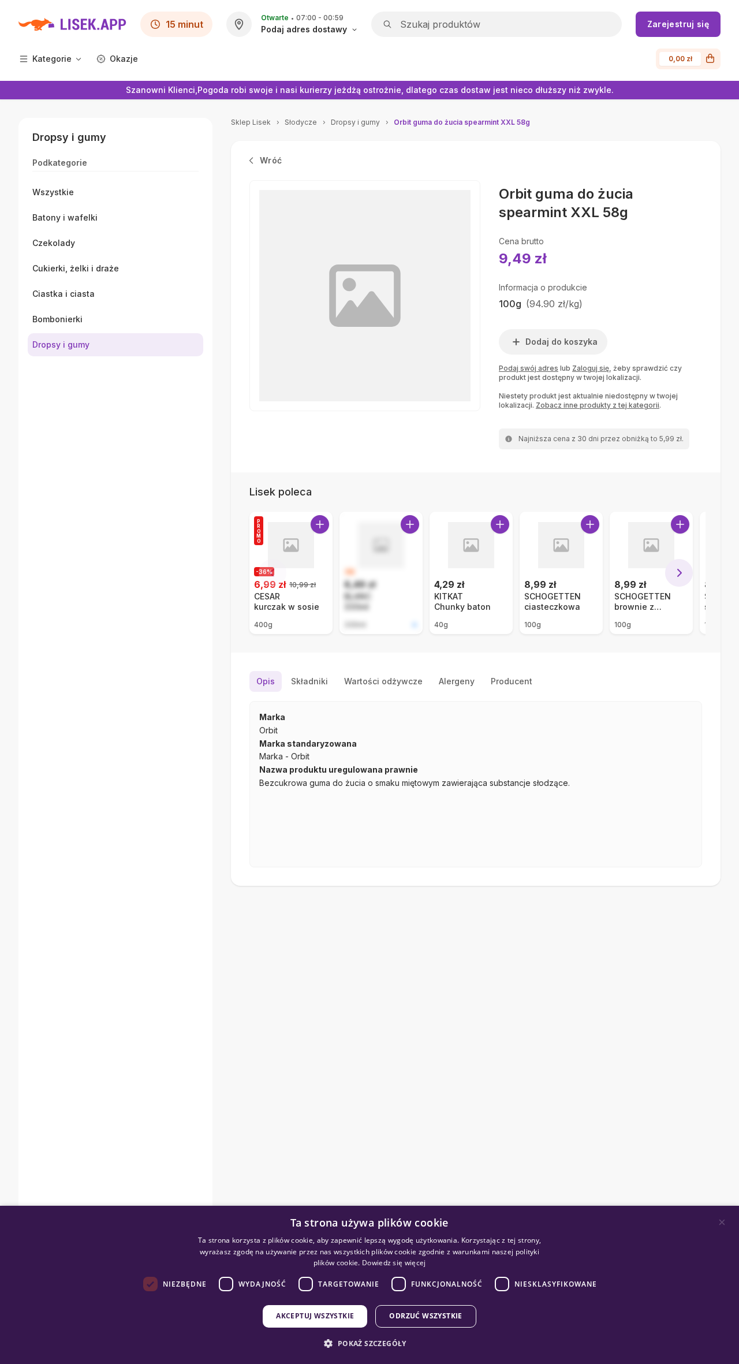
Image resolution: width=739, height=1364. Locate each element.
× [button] (722, 1222)
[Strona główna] (72, 24)
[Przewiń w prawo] (679, 573)
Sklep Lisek (251, 122)
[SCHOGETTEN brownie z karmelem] (651, 573)
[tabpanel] (475, 784)
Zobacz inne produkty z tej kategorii (597, 405)
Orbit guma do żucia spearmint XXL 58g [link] (462, 122)
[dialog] (369, 1285)
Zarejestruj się (678, 24)
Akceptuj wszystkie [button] (315, 1316)
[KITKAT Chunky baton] (471, 573)
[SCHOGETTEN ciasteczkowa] (561, 573)
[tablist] (475, 681)
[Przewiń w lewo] (272, 573)
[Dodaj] (320, 524)
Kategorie (52, 59)
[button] (369, 1343)
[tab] (265, 681)
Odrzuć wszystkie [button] (425, 1316)
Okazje (124, 59)
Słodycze (301, 122)
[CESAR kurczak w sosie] (291, 573)
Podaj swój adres (528, 368)
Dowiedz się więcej (394, 1263)
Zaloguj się (590, 368)
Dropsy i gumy (355, 122)
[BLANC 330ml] (381, 573)
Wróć (271, 160)
